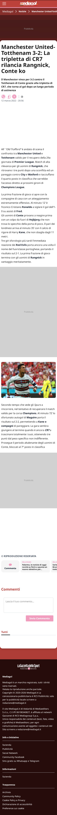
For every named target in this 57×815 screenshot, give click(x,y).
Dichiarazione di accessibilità (17, 804)
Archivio (6, 792)
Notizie (22, 11)
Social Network (9, 753)
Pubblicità (7, 748)
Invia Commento (39, 618)
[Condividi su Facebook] (9, 96)
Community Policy (11, 796)
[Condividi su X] (14, 96)
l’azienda (6, 744)
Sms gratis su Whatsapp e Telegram (20, 760)
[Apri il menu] (4, 3)
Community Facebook (13, 757)
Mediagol (7, 11)
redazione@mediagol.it (14, 702)
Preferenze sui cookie (13, 808)
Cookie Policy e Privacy (13, 800)
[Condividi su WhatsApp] (3, 96)
